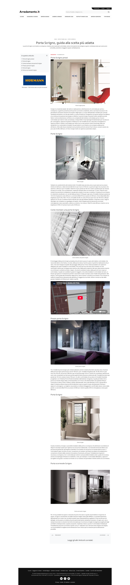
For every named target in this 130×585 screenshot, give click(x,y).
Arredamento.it (42, 12)
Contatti (87, 570)
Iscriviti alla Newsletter (96, 570)
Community (96, 8)
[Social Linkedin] (61, 578)
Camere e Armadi (57, 16)
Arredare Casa (69, 16)
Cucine (22, 16)
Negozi (108, 8)
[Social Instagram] (68, 578)
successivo (103, 535)
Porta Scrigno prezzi (28, 59)
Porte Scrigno (26, 61)
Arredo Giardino (96, 16)
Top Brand (107, 16)
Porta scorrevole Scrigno (30, 70)
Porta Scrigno (26, 68)
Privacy (57, 582)
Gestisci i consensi (70, 582)
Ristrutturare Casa (82, 16)
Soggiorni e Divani (32, 16)
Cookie (61, 582)
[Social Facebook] (65, 578)
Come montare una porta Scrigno (32, 63)
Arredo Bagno (45, 16)
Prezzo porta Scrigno (29, 65)
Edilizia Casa (72, 570)
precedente (58, 535)
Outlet (103, 8)
